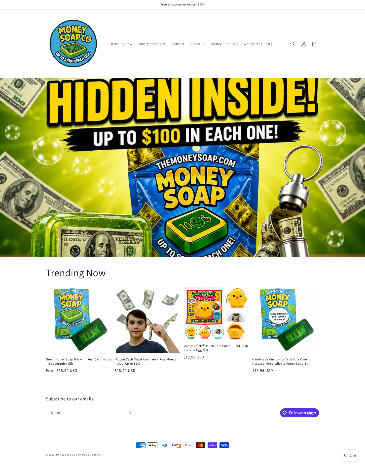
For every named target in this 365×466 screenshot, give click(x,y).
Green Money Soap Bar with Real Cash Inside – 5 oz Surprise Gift (78, 361)
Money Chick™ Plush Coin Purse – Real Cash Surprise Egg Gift (215, 348)
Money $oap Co (65, 454)
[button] (292, 44)
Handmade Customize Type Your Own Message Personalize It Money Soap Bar (281, 361)
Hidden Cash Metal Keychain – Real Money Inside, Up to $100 (145, 361)
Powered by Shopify (89, 454)
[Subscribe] (129, 413)
